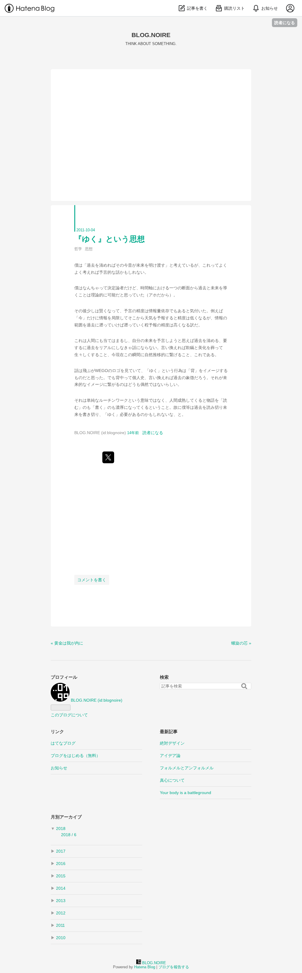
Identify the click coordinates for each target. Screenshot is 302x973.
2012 (60, 913)
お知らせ (59, 768)
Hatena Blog (144, 967)
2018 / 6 (68, 834)
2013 (60, 900)
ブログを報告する (173, 967)
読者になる (284, 22)
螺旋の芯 (241, 643)
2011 (60, 925)
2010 (60, 937)
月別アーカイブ (66, 816)
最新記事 (169, 731)
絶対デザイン (172, 743)
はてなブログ (63, 743)
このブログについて (69, 715)
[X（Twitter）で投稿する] (108, 457)
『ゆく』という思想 (109, 239)
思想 (89, 249)
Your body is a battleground (185, 792)
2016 (60, 863)
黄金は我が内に (67, 643)
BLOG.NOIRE (151, 34)
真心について (172, 780)
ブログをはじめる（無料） (75, 755)
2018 (60, 828)
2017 (60, 851)
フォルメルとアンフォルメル (187, 768)
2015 (60, 876)
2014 (60, 888)
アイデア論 (170, 755)
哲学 (78, 249)
